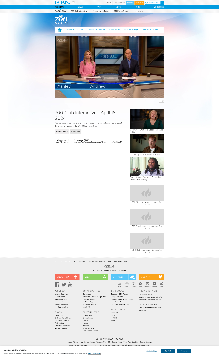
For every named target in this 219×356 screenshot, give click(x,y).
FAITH (99, 7)
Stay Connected (119, 2)
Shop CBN (115, 313)
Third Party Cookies (131, 342)
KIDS (138, 7)
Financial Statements (62, 302)
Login (109, 2)
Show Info (113, 30)
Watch (69, 30)
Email (161, 286)
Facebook (57, 285)
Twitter (63, 285)
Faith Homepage (79, 261)
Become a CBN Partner (119, 294)
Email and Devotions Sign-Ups (94, 297)
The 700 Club (60, 11)
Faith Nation (59, 323)
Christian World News (63, 318)
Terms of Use (101, 342)
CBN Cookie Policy (115, 342)
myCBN (154, 286)
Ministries (159, 7)
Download (75, 132)
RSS (140, 286)
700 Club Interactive (79, 11)
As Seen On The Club (96, 30)
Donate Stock (116, 302)
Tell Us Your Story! (130, 30)
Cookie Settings (146, 342)
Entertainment (88, 318)
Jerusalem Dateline (62, 320)
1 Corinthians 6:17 (145, 294)
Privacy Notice (89, 342)
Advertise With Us (89, 304)
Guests (80, 30)
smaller (161, 101)
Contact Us (87, 294)
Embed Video (62, 132)
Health (85, 323)
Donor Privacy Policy (75, 342)
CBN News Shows (121, 11)
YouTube (70, 285)
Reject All (168, 351)
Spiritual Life (87, 315)
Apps (126, 286)
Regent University (61, 304)
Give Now (139, 2)
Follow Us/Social (89, 299)
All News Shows (61, 328)
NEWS (80, 7)
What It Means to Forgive (117, 261)
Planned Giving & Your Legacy (122, 299)
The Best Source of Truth (97, 261)
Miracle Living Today (101, 11)
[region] (109, 351)
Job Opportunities (61, 307)
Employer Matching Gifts (120, 304)
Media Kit (86, 307)
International (138, 11)
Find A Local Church (90, 331)
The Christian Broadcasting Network (109, 271)
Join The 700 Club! (150, 30)
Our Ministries (60, 297)
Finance (86, 325)
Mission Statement (61, 294)
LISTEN (119, 7)
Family (85, 320)
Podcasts (134, 286)
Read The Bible (88, 328)
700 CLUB (59, 7)
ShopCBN (147, 286)
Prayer (130, 2)
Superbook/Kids (61, 299)
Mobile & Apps (88, 302)
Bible (119, 286)
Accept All (184, 351)
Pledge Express (117, 297)
